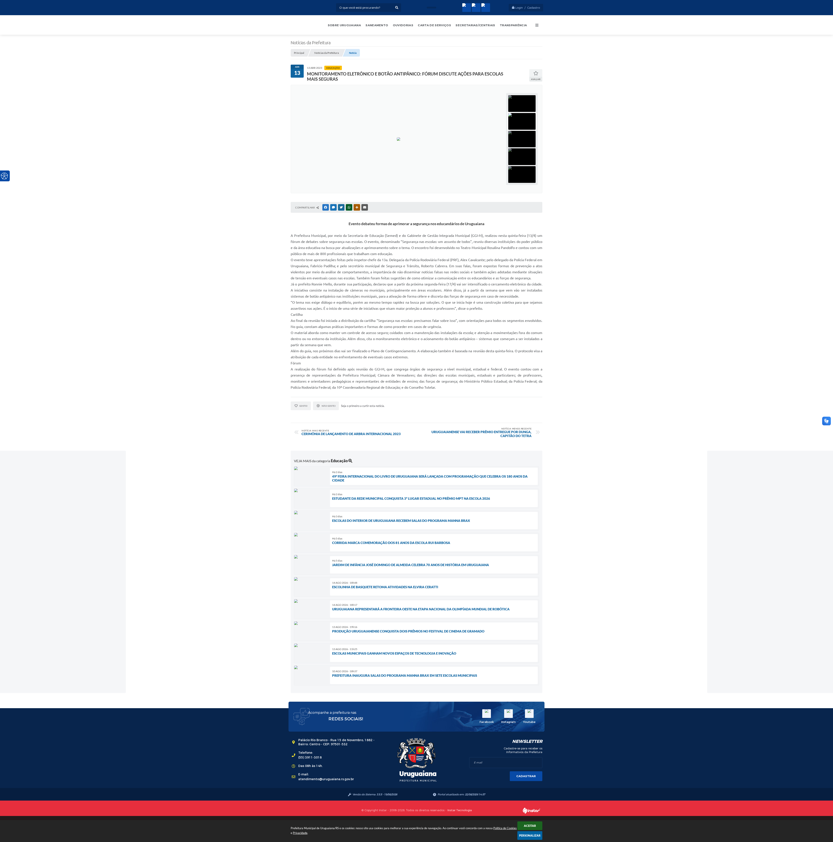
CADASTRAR (526, 776)
